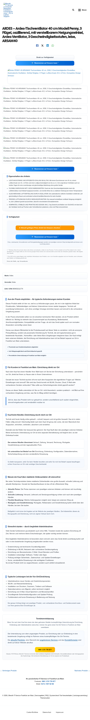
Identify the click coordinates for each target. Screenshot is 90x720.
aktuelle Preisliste (18, 640)
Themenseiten (45, 698)
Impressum (60, 712)
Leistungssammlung (80, 695)
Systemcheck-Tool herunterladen (61, 695)
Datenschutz (47, 712)
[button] (73, 10)
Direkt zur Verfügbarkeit (45, 57)
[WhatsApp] (53, 45)
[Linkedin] (47, 45)
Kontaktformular (71, 640)
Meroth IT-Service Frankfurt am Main (21, 695)
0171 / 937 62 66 (47, 684)
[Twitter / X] (42, 45)
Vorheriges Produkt (8, 671)
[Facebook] (37, 45)
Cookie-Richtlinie (32, 712)
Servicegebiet (39, 695)
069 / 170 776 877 (45, 650)
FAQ (46, 695)
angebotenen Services (49, 640)
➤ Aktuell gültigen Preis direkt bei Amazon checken (40, 227)
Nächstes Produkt (82, 671)
